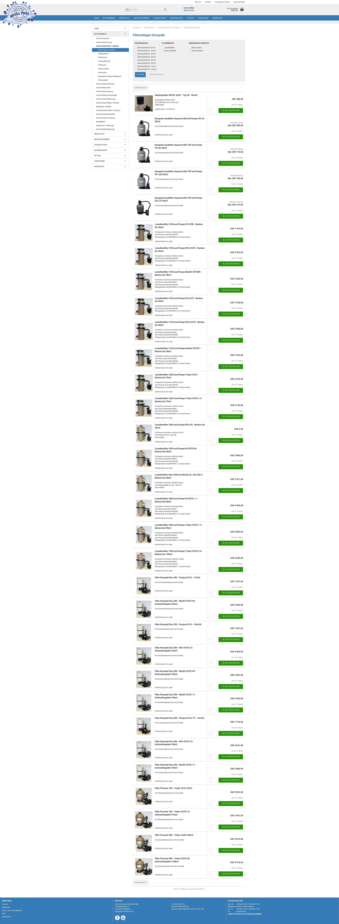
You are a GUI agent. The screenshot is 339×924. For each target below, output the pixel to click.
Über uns (198, 2)
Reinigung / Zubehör (103, 107)
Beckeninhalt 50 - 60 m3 (147, 63)
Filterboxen (102, 65)
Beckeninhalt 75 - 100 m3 (147, 69)
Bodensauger (176, 18)
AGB (3, 913)
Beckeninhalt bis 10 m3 (146, 48)
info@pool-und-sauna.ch (124, 911)
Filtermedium (168, 43)
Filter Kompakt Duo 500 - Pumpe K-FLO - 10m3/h (178, 624)
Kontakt (208, 2)
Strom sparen (196, 48)
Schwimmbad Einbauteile (105, 114)
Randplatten (100, 122)
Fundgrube (203, 18)
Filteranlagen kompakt (106, 50)
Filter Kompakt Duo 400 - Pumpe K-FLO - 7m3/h (177, 577)
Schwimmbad (109, 18)
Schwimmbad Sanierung (105, 84)
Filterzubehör (103, 80)
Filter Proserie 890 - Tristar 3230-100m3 (174, 835)
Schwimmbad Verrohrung (105, 118)
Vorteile (5, 904)
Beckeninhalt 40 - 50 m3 (147, 60)
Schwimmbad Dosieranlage (106, 95)
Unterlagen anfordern (222, 2)
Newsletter (6, 907)
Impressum (6, 917)
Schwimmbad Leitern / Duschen (108, 110)
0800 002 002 (189, 10)
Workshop (217, 18)
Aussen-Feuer (159, 18)
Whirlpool (124, 18)
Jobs (96, 18)
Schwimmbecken (102, 38)
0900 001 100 (188, 909)
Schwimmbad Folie (103, 88)
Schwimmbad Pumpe (104, 42)
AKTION (190, 18)
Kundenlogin (240, 2)
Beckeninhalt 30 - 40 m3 (147, 57)
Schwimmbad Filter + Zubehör (107, 46)
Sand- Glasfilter (170, 51)
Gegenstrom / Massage (105, 125)
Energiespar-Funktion (199, 43)
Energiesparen (103, 54)
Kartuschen (102, 72)
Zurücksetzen (156, 74)
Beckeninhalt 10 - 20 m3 (147, 51)
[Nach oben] (332, 920)
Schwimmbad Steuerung (105, 129)
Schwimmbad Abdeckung (105, 99)
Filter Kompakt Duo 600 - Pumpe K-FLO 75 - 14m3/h (179, 718)
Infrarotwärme (141, 18)
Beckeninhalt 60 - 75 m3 (147, 66)
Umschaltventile (104, 61)
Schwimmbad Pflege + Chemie (107, 103)
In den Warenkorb (230, 110)
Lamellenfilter (169, 48)
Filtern (140, 74)
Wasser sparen (197, 51)
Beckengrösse (141, 43)
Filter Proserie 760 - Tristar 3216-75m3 (173, 788)
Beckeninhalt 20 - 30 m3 (147, 54)
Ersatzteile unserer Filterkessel (109, 76)
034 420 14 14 (179, 904)
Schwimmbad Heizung (104, 91)
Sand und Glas (103, 69)
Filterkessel (102, 57)
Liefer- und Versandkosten (12, 910)
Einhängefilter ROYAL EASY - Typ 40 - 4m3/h (176, 95)
